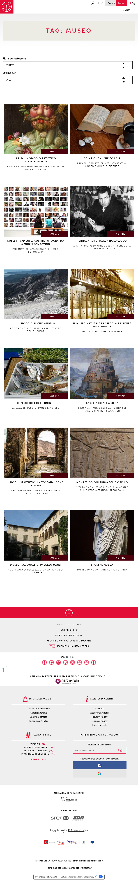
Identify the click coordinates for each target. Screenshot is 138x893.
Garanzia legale (38, 712)
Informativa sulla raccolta (46, 877)
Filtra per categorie (14, 58)
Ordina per (9, 73)
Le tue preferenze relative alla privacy (77, 877)
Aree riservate (99, 725)
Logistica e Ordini (38, 721)
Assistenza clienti (99, 712)
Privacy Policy (99, 716)
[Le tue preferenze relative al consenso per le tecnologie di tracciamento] (3, 669)
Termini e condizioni (38, 708)
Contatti (99, 708)
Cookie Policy (99, 721)
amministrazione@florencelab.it (88, 860)
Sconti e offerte (38, 716)
